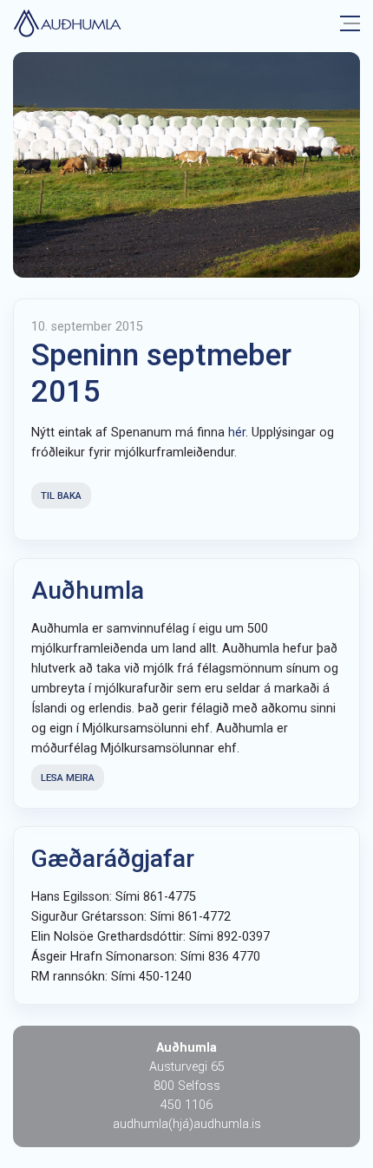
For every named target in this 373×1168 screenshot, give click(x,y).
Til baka (61, 496)
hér (236, 432)
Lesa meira (68, 778)
